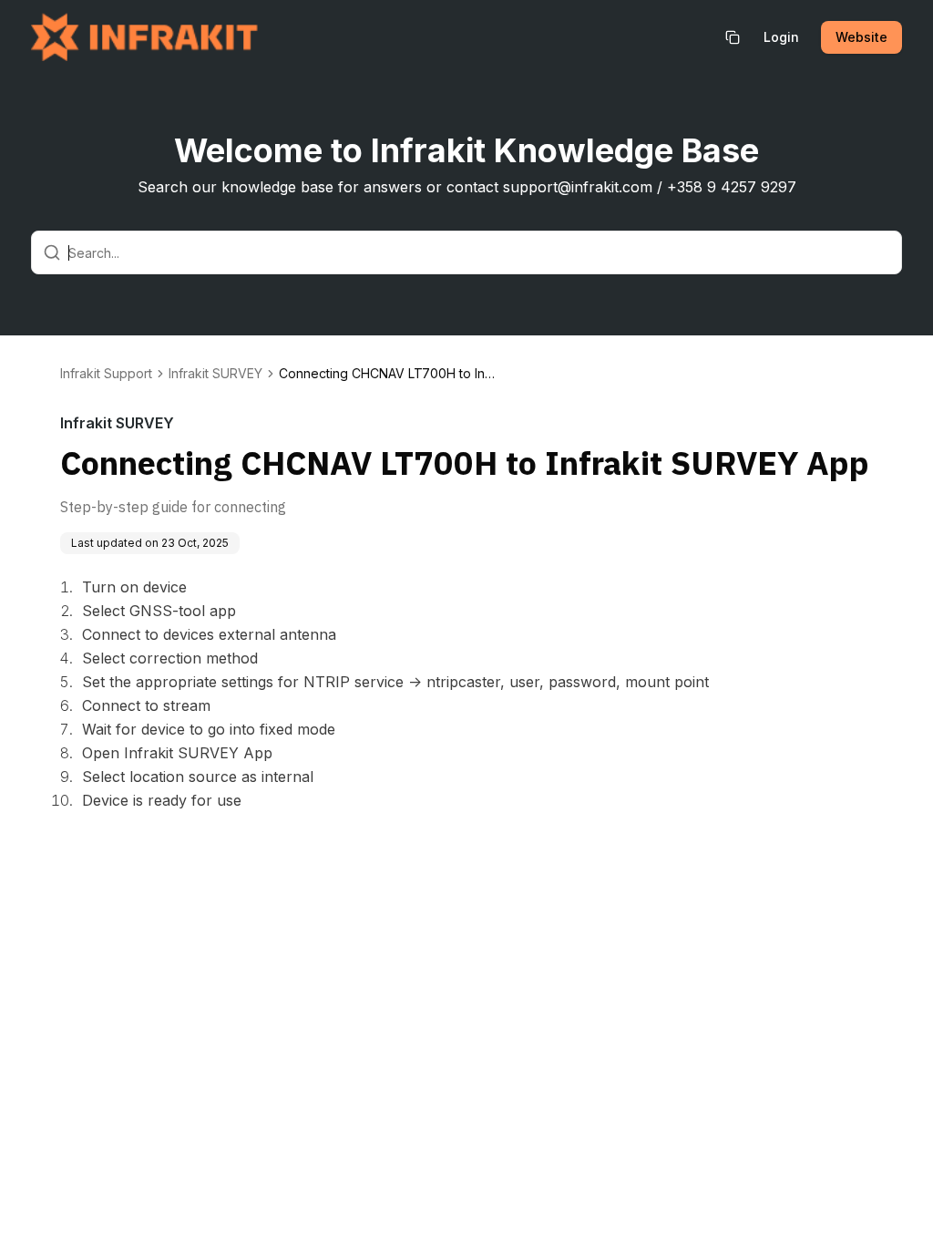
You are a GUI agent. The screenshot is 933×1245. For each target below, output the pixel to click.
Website (861, 37)
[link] (388, 374)
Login (781, 37)
